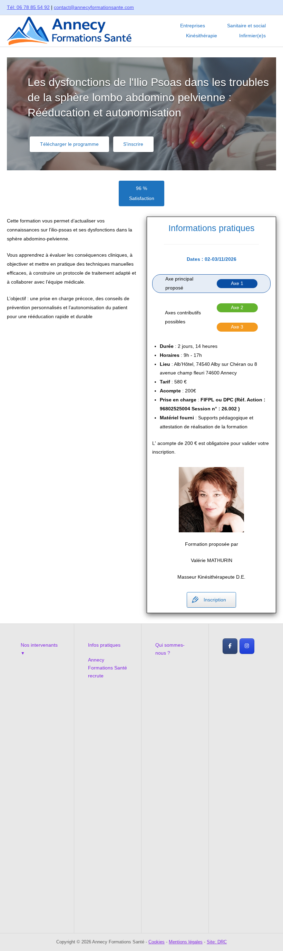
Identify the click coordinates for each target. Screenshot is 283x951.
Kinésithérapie (201, 35)
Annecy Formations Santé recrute (107, 667)
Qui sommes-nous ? (170, 649)
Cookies (156, 941)
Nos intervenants (39, 645)
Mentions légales (186, 941)
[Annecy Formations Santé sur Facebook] (230, 646)
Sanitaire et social (246, 25)
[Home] (69, 30)
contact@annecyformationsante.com (94, 7)
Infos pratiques (104, 645)
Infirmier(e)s (252, 35)
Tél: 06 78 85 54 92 (28, 7)
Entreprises (192, 25)
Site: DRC (217, 941)
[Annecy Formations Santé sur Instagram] (247, 646)
